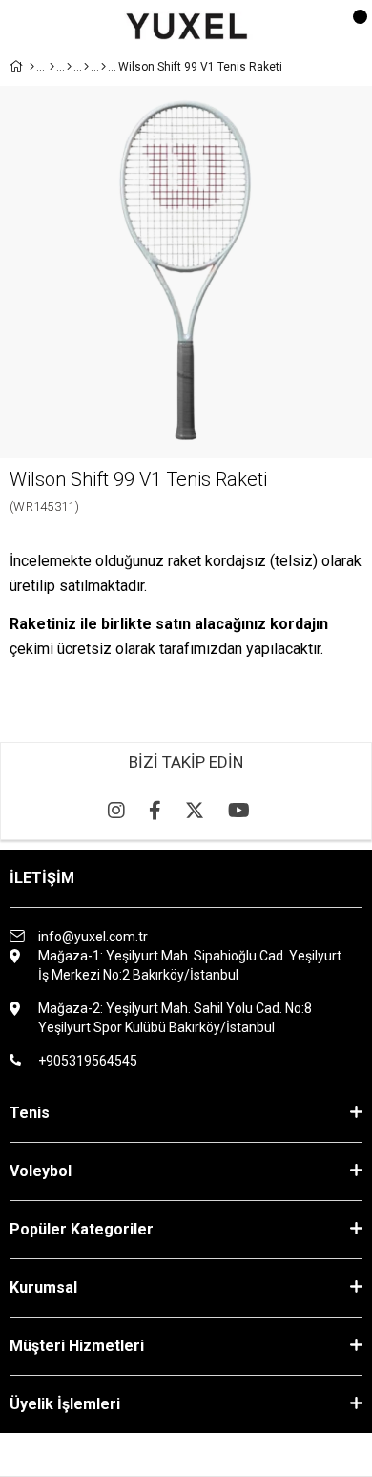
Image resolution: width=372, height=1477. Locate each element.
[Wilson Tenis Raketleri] (86, 67)
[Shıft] (103, 67)
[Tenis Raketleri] (69, 67)
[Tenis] (52, 67)
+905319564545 (87, 1060)
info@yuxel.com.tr (93, 936)
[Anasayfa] (32, 67)
